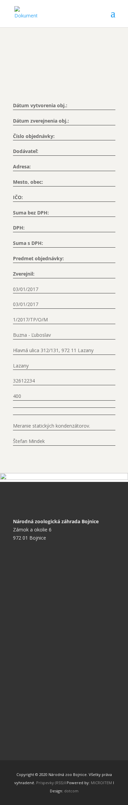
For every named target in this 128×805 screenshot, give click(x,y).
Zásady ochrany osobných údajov (55, 615)
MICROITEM (101, 782)
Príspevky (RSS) (49, 782)
